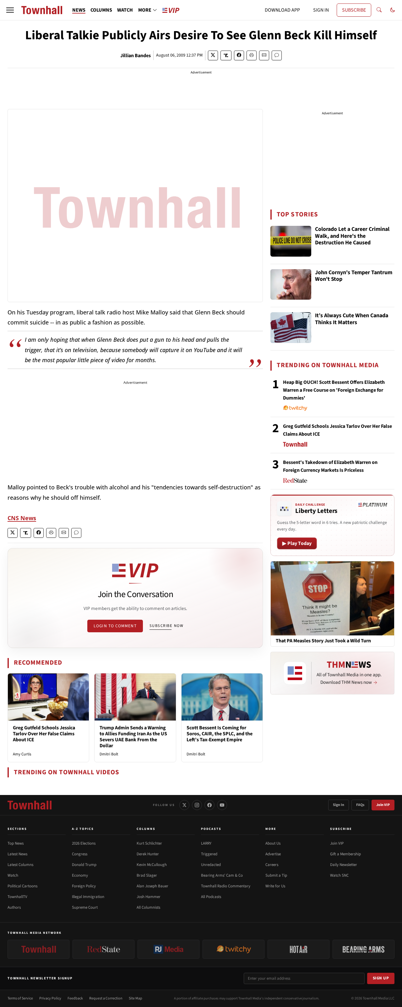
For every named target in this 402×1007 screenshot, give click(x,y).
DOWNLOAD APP (282, 10)
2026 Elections (83, 843)
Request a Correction (105, 998)
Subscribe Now (166, 626)
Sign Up (381, 978)
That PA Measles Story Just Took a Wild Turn (323, 641)
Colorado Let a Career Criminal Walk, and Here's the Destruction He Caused (352, 236)
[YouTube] (222, 805)
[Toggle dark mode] (392, 10)
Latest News (17, 854)
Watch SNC (339, 875)
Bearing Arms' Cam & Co (222, 875)
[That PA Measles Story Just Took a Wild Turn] (332, 598)
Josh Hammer (148, 897)
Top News (16, 843)
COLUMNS (101, 10)
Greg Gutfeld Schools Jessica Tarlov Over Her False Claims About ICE (44, 733)
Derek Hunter (148, 854)
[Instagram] (197, 805)
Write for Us (275, 886)
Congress (79, 854)
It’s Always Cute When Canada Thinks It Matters (351, 319)
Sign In (338, 805)
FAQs (360, 805)
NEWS (78, 10)
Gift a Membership (345, 854)
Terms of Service (20, 998)
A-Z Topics (83, 829)
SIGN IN (321, 10)
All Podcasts (211, 897)
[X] (184, 805)
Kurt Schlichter (149, 843)
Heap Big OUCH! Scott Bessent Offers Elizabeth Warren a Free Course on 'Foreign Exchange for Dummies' (334, 390)
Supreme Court (85, 907)
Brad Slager (147, 875)
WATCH (125, 10)
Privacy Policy (50, 998)
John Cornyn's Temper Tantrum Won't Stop (353, 276)
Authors (14, 907)
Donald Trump (84, 865)
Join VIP (383, 805)
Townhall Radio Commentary (225, 886)
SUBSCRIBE (354, 10)
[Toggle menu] (10, 10)
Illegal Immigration (88, 897)
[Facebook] (209, 805)
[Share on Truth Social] (225, 55)
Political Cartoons (22, 886)
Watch (13, 875)
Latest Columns (20, 865)
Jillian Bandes (135, 55)
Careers (271, 865)
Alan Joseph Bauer (152, 886)
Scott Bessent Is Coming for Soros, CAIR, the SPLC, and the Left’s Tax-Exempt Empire (220, 733)
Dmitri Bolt (109, 754)
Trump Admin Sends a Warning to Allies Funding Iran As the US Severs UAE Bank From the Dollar (133, 736)
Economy (80, 875)
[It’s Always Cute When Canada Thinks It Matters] (290, 327)
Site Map (135, 998)
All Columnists (148, 907)
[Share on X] (213, 55)
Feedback (75, 998)
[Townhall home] (30, 805)
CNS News (22, 518)
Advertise (273, 854)
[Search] (379, 10)
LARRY (206, 843)
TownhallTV (17, 897)
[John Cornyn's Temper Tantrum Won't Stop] (290, 284)
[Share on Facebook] (239, 55)
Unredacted (211, 865)
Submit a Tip (276, 875)
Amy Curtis (22, 754)
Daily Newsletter (343, 865)
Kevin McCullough (152, 865)
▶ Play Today (297, 543)
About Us (272, 843)
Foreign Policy (84, 886)
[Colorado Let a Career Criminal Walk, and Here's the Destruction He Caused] (290, 241)
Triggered (209, 854)
